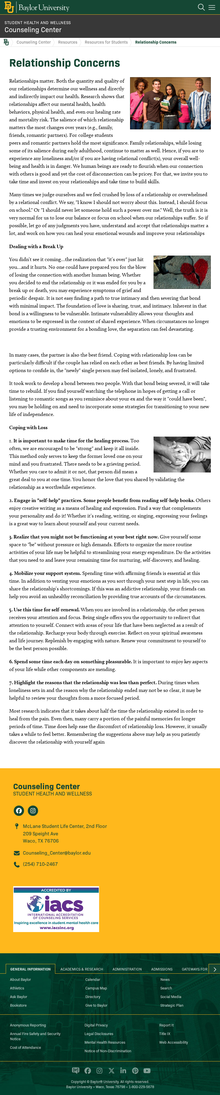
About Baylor (20, 979)
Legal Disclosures (99, 1033)
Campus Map (96, 987)
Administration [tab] (127, 968)
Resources (67, 42)
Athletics (17, 987)
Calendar (92, 979)
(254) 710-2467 (40, 863)
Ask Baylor (18, 996)
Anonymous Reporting (28, 1024)
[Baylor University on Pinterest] (134, 1073)
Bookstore (18, 1005)
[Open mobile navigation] (213, 8)
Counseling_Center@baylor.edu (57, 852)
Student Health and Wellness (38, 22)
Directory (92, 996)
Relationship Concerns (155, 42)
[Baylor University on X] (110, 1073)
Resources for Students (106, 42)
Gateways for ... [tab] (197, 968)
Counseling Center (33, 29)
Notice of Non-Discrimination (108, 1050)
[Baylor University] (36, 7)
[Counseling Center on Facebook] (19, 810)
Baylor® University (104, 1081)
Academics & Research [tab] (81, 968)
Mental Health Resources (105, 1042)
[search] (198, 8)
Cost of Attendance (25, 1047)
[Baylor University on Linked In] (122, 1073)
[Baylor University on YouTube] (145, 1073)
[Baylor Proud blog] (74, 1073)
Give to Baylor (96, 1005)
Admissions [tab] (161, 968)
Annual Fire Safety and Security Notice (35, 1036)
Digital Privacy (96, 1024)
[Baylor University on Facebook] (87, 1073)
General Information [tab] (30, 968)
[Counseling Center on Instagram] (33, 810)
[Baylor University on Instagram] (98, 1073)
